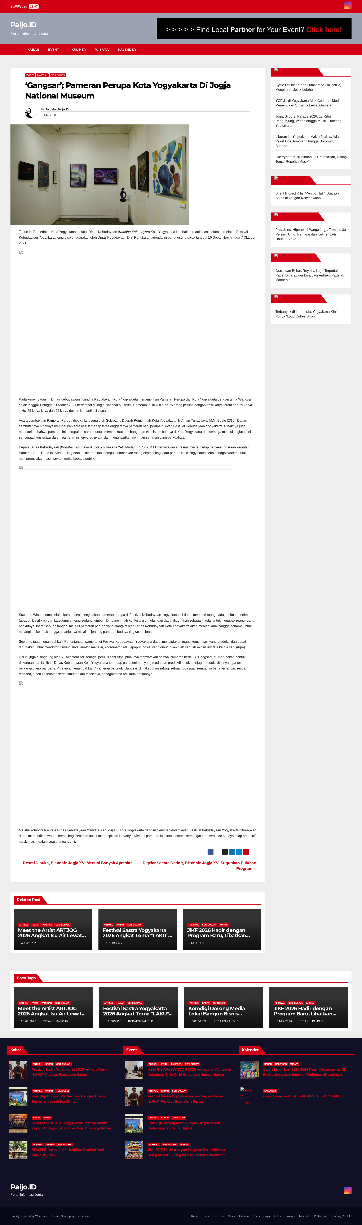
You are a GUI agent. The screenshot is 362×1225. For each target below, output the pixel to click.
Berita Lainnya (301, 72)
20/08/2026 (29, 1021)
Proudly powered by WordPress (29, 1216)
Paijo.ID (23, 24)
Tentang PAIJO (340, 1216)
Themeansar (82, 1216)
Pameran (42, 75)
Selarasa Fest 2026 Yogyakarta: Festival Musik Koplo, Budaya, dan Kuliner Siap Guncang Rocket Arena (72, 1128)
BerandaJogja (301, 216)
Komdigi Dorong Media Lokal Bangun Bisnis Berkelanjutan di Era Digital (221, 1013)
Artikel (23, 925)
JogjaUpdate (300, 257)
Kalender (127, 49)
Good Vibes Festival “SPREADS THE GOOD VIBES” (304, 1096)
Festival (194, 925)
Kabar (33, 49)
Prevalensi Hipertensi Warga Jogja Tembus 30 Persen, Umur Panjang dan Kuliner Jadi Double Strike (310, 234)
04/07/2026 (285, 1021)
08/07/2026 (200, 1021)
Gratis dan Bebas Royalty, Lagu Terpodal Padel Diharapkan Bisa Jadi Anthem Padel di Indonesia (309, 275)
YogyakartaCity (302, 298)
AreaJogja (297, 180)
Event (54, 49)
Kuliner (79, 49)
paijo (35, 925)
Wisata (102, 49)
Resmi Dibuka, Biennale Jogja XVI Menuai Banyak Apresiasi (77, 863)
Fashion (219, 1216)
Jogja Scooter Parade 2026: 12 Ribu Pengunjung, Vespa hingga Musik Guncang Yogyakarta (308, 121)
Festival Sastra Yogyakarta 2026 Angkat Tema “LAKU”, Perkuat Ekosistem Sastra (136, 935)
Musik (47, 1117)
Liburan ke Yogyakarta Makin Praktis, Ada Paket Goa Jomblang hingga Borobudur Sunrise (307, 141)
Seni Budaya (58, 75)
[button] (340, 49)
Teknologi (219, 1003)
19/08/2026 (114, 1021)
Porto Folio (320, 1216)
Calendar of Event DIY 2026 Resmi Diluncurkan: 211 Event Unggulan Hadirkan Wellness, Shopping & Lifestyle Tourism (304, 1075)
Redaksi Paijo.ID (57, 109)
